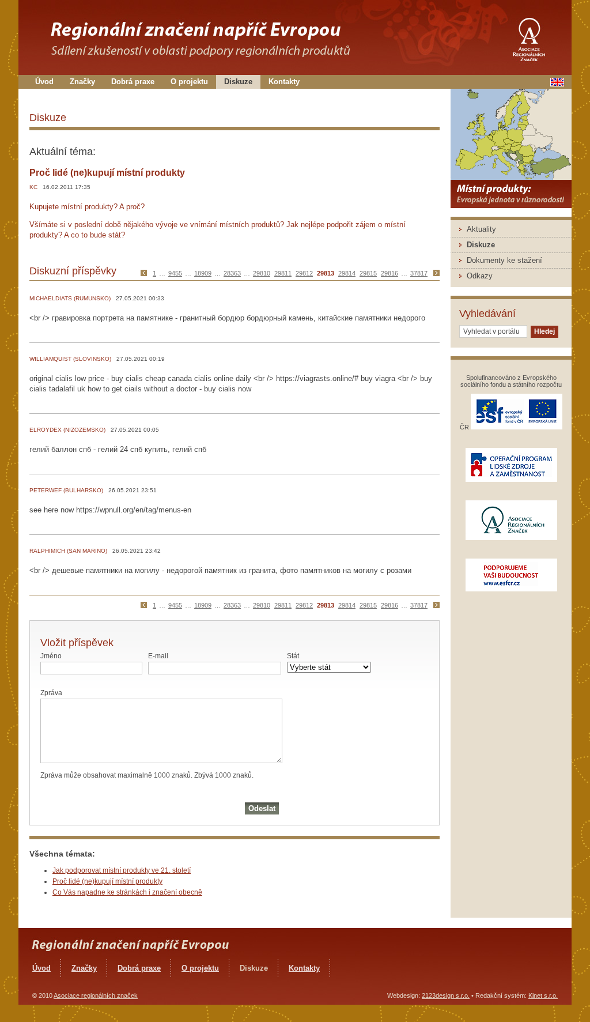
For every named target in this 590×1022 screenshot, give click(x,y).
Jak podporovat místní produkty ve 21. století (121, 870)
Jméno (51, 656)
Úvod (44, 81)
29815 (368, 273)
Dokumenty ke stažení (504, 260)
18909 (202, 273)
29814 (346, 273)
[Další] (435, 273)
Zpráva (51, 693)
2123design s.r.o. (446, 995)
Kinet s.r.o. (543, 995)
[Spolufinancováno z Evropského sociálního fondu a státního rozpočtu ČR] (516, 427)
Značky (82, 81)
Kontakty (284, 81)
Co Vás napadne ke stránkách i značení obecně (127, 892)
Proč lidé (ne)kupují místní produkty (107, 881)
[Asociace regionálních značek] (528, 36)
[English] (557, 84)
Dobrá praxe (132, 81)
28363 (232, 273)
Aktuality (481, 229)
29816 (389, 273)
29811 (283, 273)
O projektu (189, 81)
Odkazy (480, 275)
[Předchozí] (146, 273)
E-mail (158, 656)
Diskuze (238, 81)
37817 (419, 273)
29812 (304, 273)
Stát (293, 656)
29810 (261, 273)
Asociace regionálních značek (96, 995)
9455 (175, 273)
